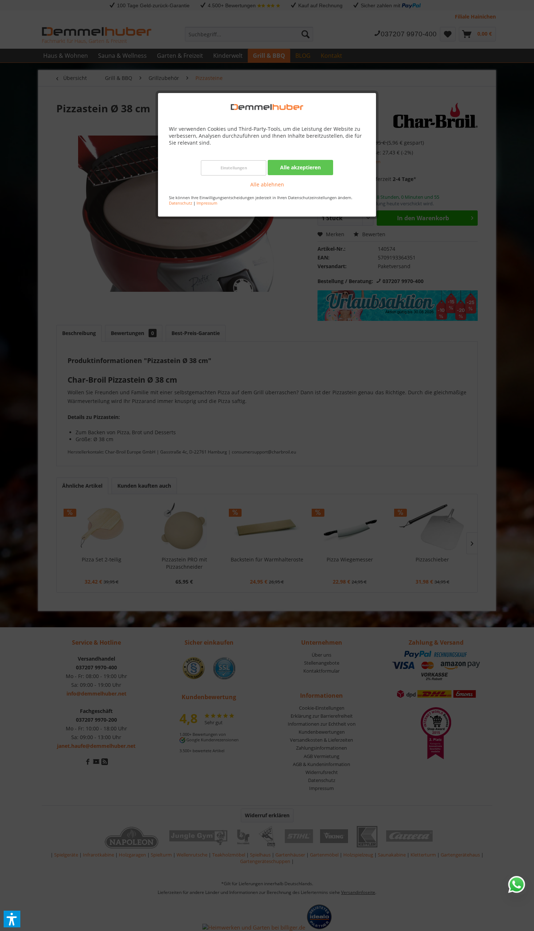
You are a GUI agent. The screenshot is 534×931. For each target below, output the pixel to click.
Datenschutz (180, 203)
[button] (12, 919)
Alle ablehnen (267, 184)
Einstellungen (234, 167)
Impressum (207, 203)
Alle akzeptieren (300, 167)
